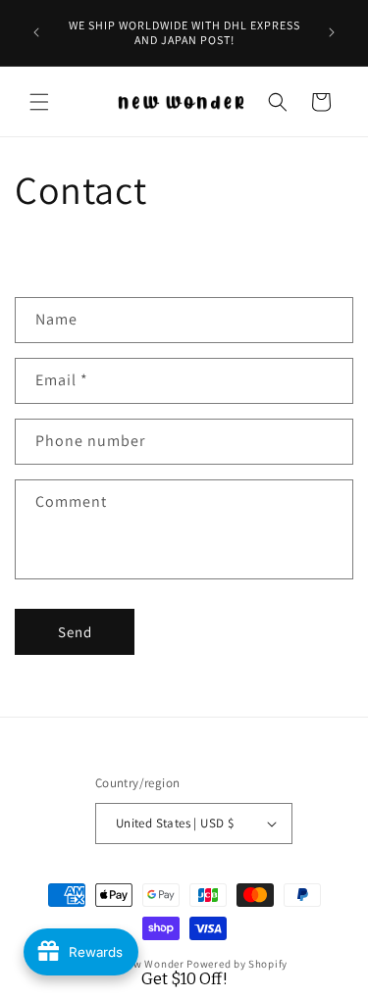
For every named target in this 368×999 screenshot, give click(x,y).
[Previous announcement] (36, 32)
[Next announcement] (331, 32)
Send (75, 632)
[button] (39, 102)
